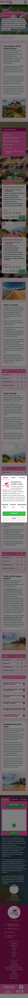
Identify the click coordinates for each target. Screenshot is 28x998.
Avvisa (14, 518)
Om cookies (22, 477)
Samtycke (5, 477)
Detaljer (13, 477)
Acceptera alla (14, 513)
